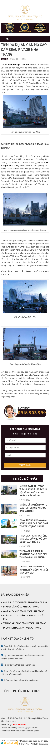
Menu (8, 39)
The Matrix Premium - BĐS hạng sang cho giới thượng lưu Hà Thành (33, 554)
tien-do (5, 59)
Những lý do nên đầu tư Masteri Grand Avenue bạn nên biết (33, 507)
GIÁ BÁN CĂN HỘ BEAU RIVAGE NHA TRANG (23, 611)
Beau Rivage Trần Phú (18, 64)
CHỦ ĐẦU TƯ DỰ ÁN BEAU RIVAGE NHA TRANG (25, 602)
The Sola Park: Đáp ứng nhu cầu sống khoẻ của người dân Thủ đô (33, 538)
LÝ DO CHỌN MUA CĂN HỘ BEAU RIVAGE (22, 628)
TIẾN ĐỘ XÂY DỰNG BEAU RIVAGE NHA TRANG (24, 623)
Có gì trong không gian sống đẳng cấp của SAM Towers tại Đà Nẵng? (33, 523)
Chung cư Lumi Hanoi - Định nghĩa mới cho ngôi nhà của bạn (33, 569)
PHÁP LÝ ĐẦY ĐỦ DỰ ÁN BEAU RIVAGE (21, 607)
